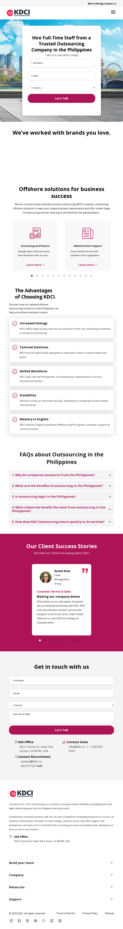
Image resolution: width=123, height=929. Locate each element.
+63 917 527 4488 (31, 766)
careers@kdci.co (31, 761)
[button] (113, 12)
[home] (18, 12)
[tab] (32, 276)
